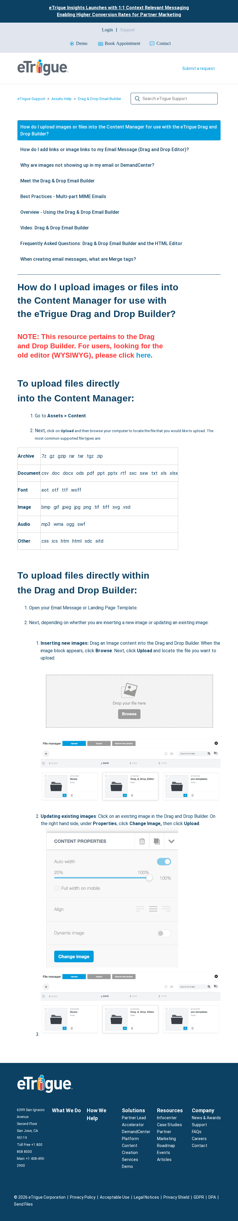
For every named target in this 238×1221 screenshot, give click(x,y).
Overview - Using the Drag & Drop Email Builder (69, 212)
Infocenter (167, 1117)
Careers (199, 1138)
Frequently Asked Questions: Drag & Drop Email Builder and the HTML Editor (101, 243)
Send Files (23, 1204)
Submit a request (198, 68)
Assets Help (61, 99)
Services (130, 1159)
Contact (199, 1145)
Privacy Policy (82, 1197)
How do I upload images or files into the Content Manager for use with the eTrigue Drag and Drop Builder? (118, 130)
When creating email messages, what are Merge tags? (78, 259)
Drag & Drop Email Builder (99, 99)
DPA (212, 1197)
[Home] (42, 74)
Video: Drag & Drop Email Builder (54, 228)
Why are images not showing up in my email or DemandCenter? (87, 165)
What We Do (66, 1110)
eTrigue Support (31, 99)
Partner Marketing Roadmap (166, 1138)
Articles (164, 1159)
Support (199, 1124)
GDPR (199, 1197)
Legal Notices (146, 1197)
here (143, 355)
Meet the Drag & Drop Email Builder (57, 181)
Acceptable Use (114, 1197)
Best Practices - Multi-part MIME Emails (63, 196)
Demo (127, 1166)
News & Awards (206, 1117)
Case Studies (169, 1124)
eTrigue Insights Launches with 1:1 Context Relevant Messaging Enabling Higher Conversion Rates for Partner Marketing (119, 11)
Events (163, 1152)
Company (203, 1110)
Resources (170, 1110)
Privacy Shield (176, 1197)
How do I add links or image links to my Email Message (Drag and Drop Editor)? (104, 149)
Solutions (133, 1110)
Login (107, 29)
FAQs (196, 1131)
